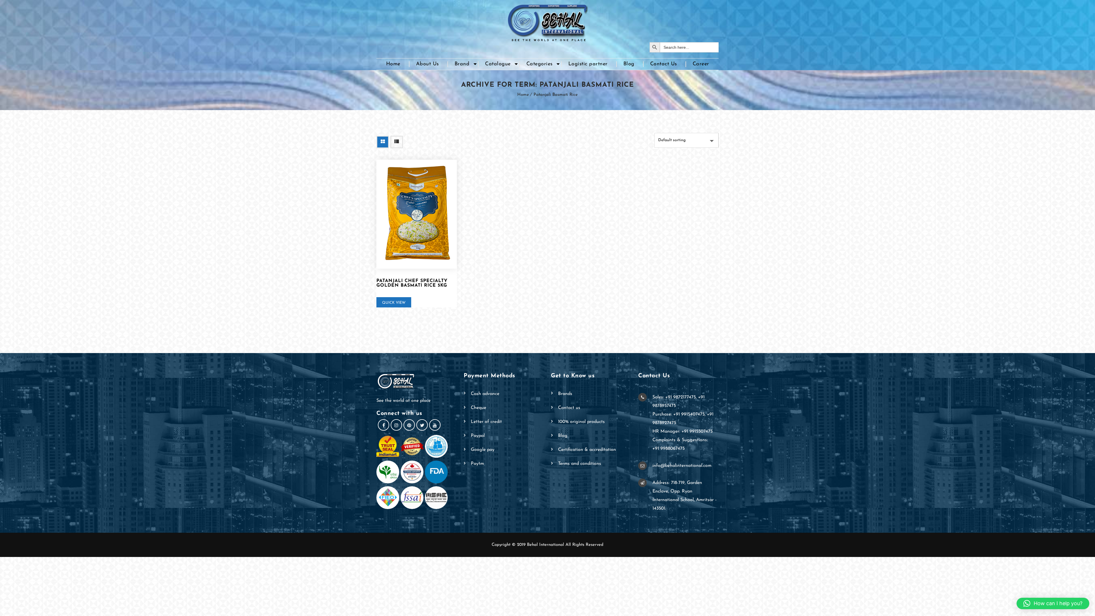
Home (393, 64)
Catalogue (498, 64)
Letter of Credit (486, 422)
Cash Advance (485, 394)
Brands (565, 394)
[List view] (396, 142)
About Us (427, 64)
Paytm (477, 463)
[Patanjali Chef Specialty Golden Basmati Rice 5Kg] (416, 214)
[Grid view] (382, 142)
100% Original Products (581, 422)
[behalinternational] (547, 21)
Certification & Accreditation (587, 449)
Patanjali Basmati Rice (556, 95)
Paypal (478, 435)
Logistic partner (588, 64)
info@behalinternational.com (681, 465)
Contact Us (663, 64)
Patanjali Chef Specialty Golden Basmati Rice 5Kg (412, 283)
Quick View (393, 303)
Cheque (478, 408)
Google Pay (482, 449)
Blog (628, 64)
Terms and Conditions (579, 463)
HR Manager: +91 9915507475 (682, 431)
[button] (1053, 603)
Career (701, 64)
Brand (462, 64)
